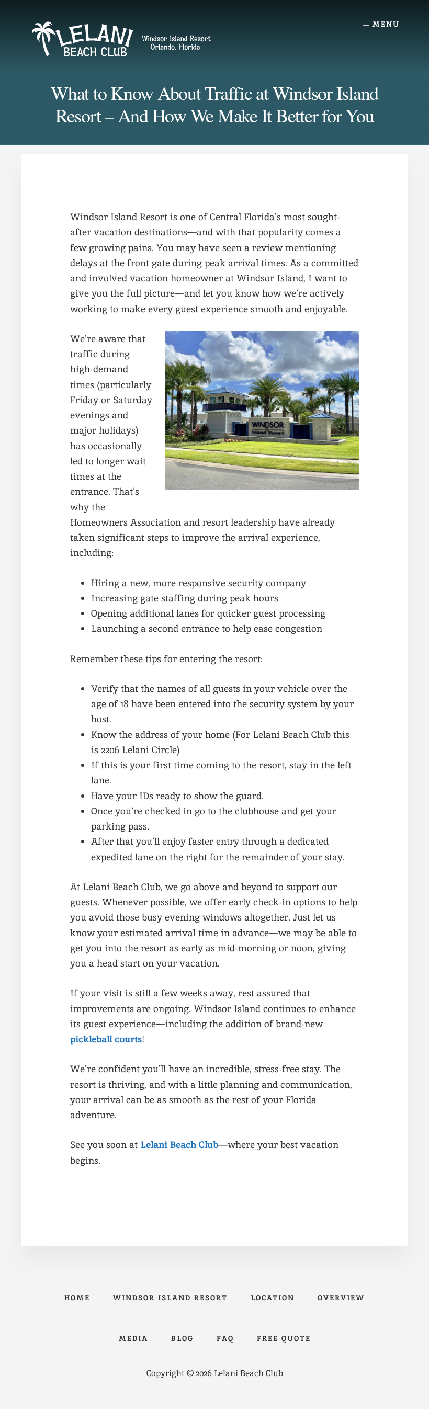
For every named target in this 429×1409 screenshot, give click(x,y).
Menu (386, 24)
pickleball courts (106, 1039)
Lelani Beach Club (179, 1145)
